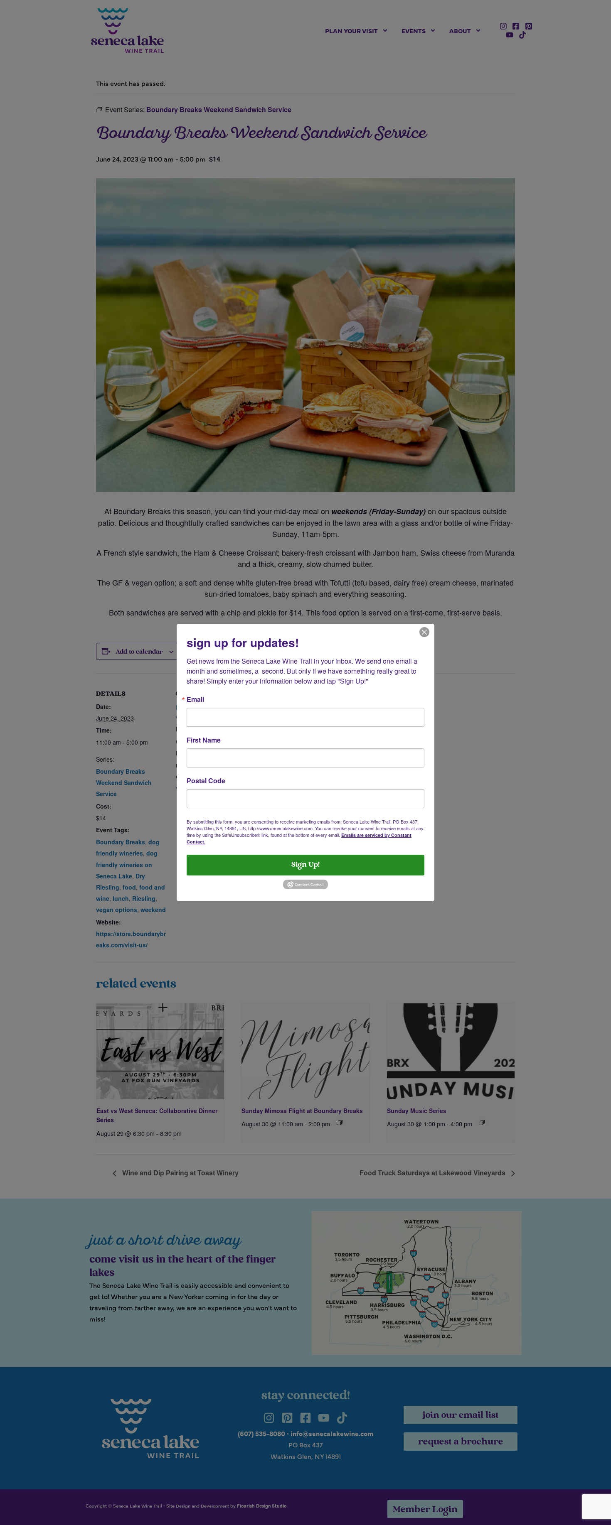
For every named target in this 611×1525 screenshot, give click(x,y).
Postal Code (206, 780)
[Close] (424, 631)
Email (195, 699)
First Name (204, 740)
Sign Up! (305, 865)
